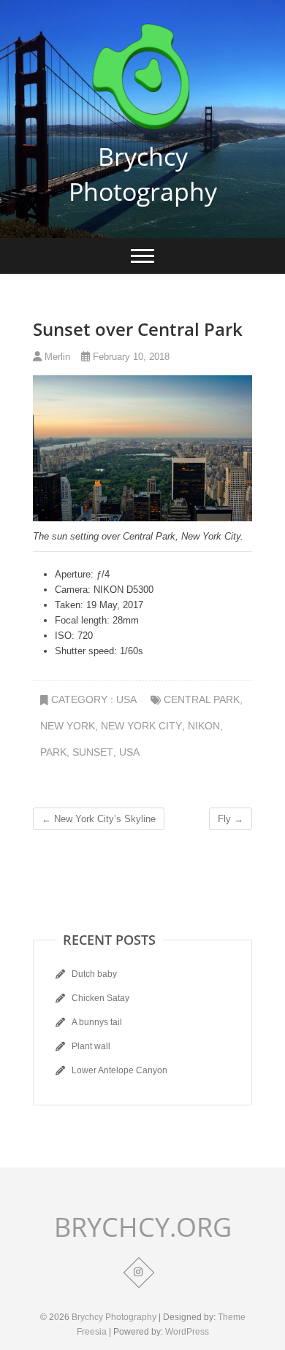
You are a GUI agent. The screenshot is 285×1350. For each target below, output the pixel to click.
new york (67, 726)
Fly (230, 818)
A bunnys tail (97, 1022)
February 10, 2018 (130, 356)
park (53, 752)
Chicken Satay (100, 998)
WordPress (187, 1332)
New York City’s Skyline (99, 818)
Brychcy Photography (143, 173)
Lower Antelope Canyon (119, 1070)
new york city (141, 726)
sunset (92, 752)
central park (202, 699)
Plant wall (91, 1046)
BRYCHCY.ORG (143, 1227)
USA (126, 699)
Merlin (56, 356)
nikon (204, 726)
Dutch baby (94, 974)
